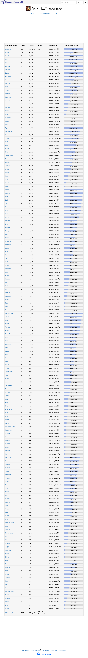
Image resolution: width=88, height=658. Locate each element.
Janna (7, 423)
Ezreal (7, 73)
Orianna (7, 279)
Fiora (6, 142)
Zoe (6, 526)
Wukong (7, 169)
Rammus (8, 485)
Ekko (6, 59)
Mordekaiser (9, 533)
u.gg (55, 13)
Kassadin (8, 269)
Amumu (7, 416)
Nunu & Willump (10, 427)
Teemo (7, 317)
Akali (6, 214)
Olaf (6, 145)
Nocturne (8, 296)
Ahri (6, 262)
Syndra (7, 464)
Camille (7, 564)
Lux (6, 536)
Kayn (6, 255)
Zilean (7, 557)
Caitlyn (7, 248)
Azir (6, 354)
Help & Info (46, 650)
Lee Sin (7, 56)
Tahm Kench (9, 385)
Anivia (7, 378)
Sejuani (7, 310)
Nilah (7, 581)
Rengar (7, 231)
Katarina (7, 567)
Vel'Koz (7, 392)
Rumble (7, 207)
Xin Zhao (8, 100)
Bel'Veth (7, 602)
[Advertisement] (44, 29)
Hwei (6, 402)
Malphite (7, 221)
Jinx (6, 382)
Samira (7, 598)
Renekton (8, 76)
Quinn (7, 505)
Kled (6, 358)
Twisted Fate (9, 155)
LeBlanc (7, 94)
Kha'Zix (7, 190)
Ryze (6, 272)
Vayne (7, 80)
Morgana (8, 457)
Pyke (6, 128)
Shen (7, 179)
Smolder (7, 608)
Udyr (6, 348)
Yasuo (7, 138)
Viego (7, 509)
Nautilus (7, 83)
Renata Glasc (9, 591)
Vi (6, 135)
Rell (6, 560)
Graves (7, 66)
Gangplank (8, 131)
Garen (7, 238)
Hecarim (7, 193)
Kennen (7, 502)
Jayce (7, 104)
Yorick (7, 368)
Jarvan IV (8, 49)
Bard (6, 320)
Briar (6, 605)
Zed (6, 200)
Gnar (6, 176)
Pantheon (8, 97)
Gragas (7, 70)
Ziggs (7, 547)
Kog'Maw (8, 241)
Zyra (6, 512)
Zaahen (7, 578)
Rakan (7, 361)
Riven (7, 399)
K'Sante (7, 540)
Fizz (6, 87)
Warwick (7, 162)
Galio (7, 186)
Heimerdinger (9, 523)
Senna (7, 447)
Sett (6, 413)
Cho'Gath (8, 344)
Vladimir (7, 478)
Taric (6, 437)
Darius (7, 111)
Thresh (7, 90)
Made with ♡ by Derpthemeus (30, 650)
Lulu (6, 289)
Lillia (6, 584)
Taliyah (7, 327)
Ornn (6, 454)
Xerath (7, 121)
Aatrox (7, 197)
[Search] (85, 2)
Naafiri (7, 571)
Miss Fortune (9, 313)
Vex (6, 588)
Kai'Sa (7, 217)
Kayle (7, 330)
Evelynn (7, 499)
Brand (7, 251)
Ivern (6, 461)
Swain (7, 324)
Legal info (54, 650)
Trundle (7, 183)
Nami (7, 389)
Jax (6, 258)
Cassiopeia (8, 430)
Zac (6, 234)
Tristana (7, 166)
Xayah (7, 492)
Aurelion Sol (9, 409)
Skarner (7, 406)
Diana (7, 420)
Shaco (7, 275)
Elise (6, 210)
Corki (7, 337)
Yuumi (7, 481)
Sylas (7, 351)
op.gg (32, 13)
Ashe (6, 114)
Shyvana (8, 245)
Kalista (7, 516)
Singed (7, 433)
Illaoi (6, 495)
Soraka (7, 543)
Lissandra (8, 306)
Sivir (6, 341)
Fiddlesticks (9, 468)
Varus (7, 265)
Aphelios (8, 550)
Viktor (7, 52)
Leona (7, 173)
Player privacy (62, 650)
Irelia (6, 282)
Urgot (7, 365)
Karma (7, 300)
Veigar (7, 554)
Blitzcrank (8, 118)
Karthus (7, 293)
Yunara (7, 595)
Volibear (7, 286)
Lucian (7, 63)
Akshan (7, 574)
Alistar (7, 148)
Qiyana (7, 529)
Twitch (7, 471)
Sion (6, 152)
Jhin (6, 203)
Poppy (7, 303)
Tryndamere (9, 372)
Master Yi (8, 124)
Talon (7, 396)
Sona (7, 488)
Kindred (7, 444)
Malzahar (8, 107)
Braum (7, 224)
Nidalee (7, 440)
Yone (6, 375)
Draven (7, 451)
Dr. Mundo (8, 475)
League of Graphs (44, 13)
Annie (7, 519)
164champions (10, 613)
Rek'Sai (7, 227)
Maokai (7, 334)
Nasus (7, 159)
